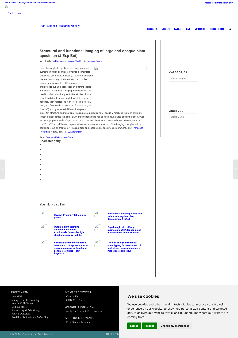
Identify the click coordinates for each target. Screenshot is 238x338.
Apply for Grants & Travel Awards (84, 311)
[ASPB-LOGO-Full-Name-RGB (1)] (10, 13)
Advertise (50, 2)
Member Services (78, 292)
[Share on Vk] (44, 169)
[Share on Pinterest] (44, 154)
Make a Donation (20, 314)
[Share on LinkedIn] (44, 159)
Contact (28, 2)
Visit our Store (19, 307)
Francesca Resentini (95, 61)
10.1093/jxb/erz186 (73, 131)
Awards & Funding (79, 307)
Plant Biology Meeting (78, 322)
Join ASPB (16, 296)
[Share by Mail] (44, 179)
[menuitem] (218, 3)
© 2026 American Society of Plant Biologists (31, 334)
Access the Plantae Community (219, 2)
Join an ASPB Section (22, 303)
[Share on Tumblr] (44, 164)
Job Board (41, 2)
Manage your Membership (25, 300)
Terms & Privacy (17, 2)
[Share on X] (44, 149)
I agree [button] (134, 325)
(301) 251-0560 (74, 300)
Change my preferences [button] (175, 325)
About (7, 2)
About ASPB (19, 292)
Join (34, 2)
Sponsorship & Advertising (25, 310)
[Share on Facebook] (44, 144)
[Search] (229, 29)
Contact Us (72, 296)
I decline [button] (149, 325)
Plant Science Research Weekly (60, 26)
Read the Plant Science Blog (30, 317)
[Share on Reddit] (44, 174)
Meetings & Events (79, 318)
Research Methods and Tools (59, 137)
